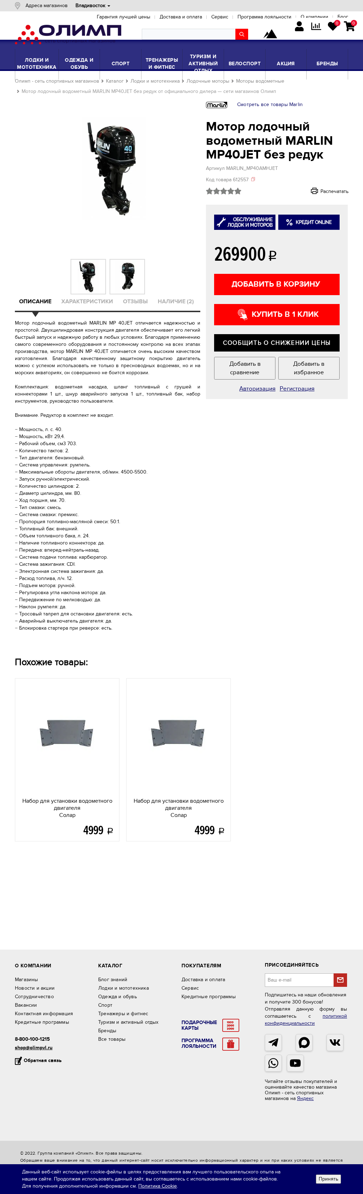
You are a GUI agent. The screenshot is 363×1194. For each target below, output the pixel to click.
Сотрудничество (34, 997)
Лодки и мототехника (37, 63)
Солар (67, 808)
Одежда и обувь (79, 63)
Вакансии (26, 1005)
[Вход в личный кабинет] (299, 27)
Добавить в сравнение (245, 368)
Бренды (327, 64)
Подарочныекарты (199, 1025)
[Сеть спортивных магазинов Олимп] (68, 36)
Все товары (111, 1039)
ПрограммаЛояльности (199, 1043)
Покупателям (202, 966)
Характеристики (87, 301)
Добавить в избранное (308, 368)
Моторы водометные (260, 81)
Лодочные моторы (207, 81)
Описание (35, 301)
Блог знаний (112, 980)
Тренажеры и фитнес (162, 63)
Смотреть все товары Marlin (270, 104)
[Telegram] (273, 1042)
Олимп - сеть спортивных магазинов (57, 81)
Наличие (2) (176, 301)
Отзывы (135, 301)
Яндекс (305, 1098)
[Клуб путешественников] (270, 34)
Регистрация (297, 388)
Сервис (190, 988)
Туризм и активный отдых (203, 64)
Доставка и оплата (203, 980)
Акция (286, 64)
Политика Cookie (157, 1186)
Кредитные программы (42, 1022)
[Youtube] (295, 1063)
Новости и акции (35, 988)
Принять (328, 1179)
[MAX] (304, 1042)
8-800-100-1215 (32, 1039)
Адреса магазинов (47, 5)
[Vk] (335, 1042)
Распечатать (324, 191)
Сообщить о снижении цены (277, 343)
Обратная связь (43, 1060)
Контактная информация (44, 1014)
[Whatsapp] (273, 1063)
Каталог (115, 81)
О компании (33, 966)
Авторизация (257, 388)
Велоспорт (245, 64)
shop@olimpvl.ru (33, 1048)
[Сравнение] (316, 27)
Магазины (26, 980)
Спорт (121, 64)
